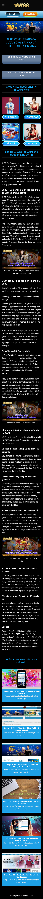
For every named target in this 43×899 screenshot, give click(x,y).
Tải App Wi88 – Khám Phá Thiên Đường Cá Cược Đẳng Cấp (21, 692)
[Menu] (3, 5)
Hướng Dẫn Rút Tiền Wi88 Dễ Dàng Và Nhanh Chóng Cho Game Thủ (21, 766)
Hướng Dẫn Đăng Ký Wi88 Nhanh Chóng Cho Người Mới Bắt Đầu (21, 839)
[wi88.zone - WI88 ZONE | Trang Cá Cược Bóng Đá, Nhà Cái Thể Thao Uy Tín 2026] (21, 5)
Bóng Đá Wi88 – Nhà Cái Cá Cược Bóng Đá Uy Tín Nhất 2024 (21, 876)
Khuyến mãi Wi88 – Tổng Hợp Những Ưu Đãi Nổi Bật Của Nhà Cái (22, 729)
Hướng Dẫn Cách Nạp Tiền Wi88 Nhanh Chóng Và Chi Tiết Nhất (21, 802)
